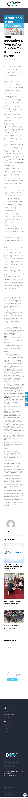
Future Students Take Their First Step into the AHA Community (12, 603)
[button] (25, 795)
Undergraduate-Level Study (10, 728)
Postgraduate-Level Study (10, 731)
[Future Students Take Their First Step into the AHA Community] (14, 586)
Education (13, 61)
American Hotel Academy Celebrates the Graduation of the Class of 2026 (13, 627)
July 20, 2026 (7, 606)
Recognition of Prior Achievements (12, 743)
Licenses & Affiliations (9, 734)
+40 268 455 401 (10, 787)
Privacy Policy (7, 711)
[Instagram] (5, 766)
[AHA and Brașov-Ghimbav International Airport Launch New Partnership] (14, 553)
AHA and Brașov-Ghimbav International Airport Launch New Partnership (13, 566)
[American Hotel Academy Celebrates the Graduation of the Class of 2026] (14, 616)
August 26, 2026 (8, 570)
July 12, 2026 (7, 630)
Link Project (7, 740)
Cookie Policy (7, 717)
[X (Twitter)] (9, 762)
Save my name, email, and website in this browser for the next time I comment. (14, 674)
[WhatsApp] (9, 766)
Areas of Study (7, 725)
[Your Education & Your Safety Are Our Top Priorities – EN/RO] (14, 524)
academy (7, 61)
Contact (6, 746)
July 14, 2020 (7, 59)
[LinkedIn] (13, 762)
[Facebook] (5, 762)
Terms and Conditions (9, 714)
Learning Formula (8, 737)
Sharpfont (11, 794)
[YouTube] (17, 762)
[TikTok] (13, 766)
